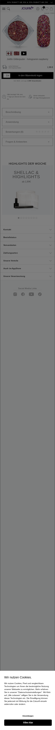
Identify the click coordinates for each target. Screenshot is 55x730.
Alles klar (28, 722)
